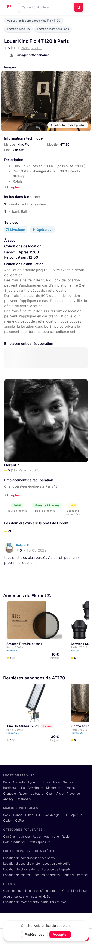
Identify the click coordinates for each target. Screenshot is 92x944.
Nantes (68, 782)
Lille (22, 787)
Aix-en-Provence (68, 793)
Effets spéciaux (39, 842)
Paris (6, 782)
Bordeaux (9, 787)
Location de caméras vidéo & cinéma (29, 858)
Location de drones (46, 875)
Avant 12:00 (28, 257)
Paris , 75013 (14, 647)
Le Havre (37, 793)
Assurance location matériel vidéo (26, 896)
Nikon (29, 815)
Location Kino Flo (18, 29)
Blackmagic (51, 815)
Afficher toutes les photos (67, 125)
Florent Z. (12, 465)
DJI (38, 815)
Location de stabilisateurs (21, 869)
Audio (37, 836)
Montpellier (53, 787)
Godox (7, 820)
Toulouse (44, 782)
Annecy (8, 799)
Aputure (76, 815)
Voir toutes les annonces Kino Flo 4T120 (33, 20)
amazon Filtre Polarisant (24, 644)
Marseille (19, 782)
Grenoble (9, 793)
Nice (56, 782)
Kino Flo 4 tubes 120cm (23, 726)
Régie (66, 836)
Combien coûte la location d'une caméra (31, 890)
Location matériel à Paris (53, 29)
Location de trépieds (56, 869)
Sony (6, 815)
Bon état (18, 150)
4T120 (64, 144)
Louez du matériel (75, 875)
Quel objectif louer (75, 890)
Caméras (9, 836)
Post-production (14, 842)
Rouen (23, 793)
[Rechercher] (78, 7)
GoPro (19, 820)
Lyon (31, 782)
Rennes (69, 787)
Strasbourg (35, 787)
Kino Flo (23, 144)
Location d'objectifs (56, 863)
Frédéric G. (13, 732)
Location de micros (16, 875)
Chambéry (24, 799)
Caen (49, 793)
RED (65, 815)
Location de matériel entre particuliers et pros (34, 902)
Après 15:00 (29, 252)
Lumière (24, 836)
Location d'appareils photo (21, 863)
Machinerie (51, 836)
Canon (17, 815)
